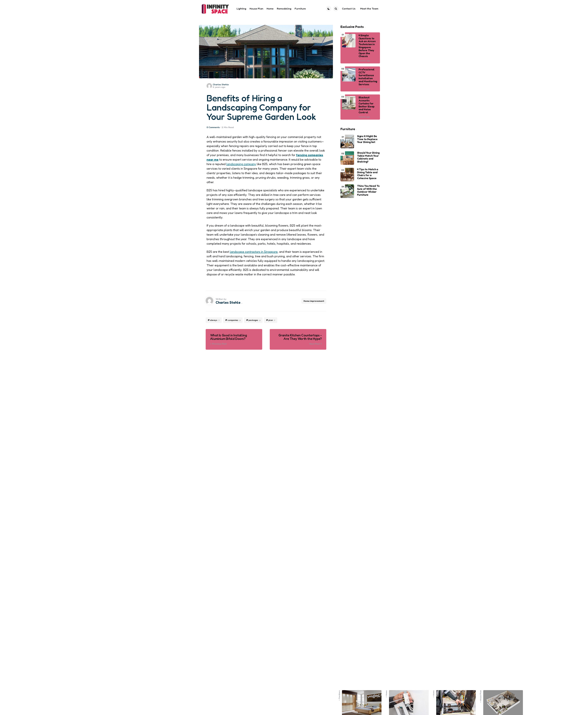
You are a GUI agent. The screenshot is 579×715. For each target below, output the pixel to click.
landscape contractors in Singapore (254, 252)
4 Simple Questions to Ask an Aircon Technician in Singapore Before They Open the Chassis (367, 46)
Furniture (339, 694)
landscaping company (241, 164)
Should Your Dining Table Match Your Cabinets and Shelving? (368, 157)
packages (254, 320)
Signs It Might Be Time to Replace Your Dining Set (367, 139)
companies (234, 320)
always (215, 320)
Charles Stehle (221, 84)
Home (386, 693)
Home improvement (314, 301)
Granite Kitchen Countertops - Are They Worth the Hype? (300, 337)
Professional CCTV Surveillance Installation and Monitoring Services (368, 77)
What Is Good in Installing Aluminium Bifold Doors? (228, 337)
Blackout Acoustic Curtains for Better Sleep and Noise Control (367, 105)
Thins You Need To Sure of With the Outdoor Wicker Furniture (368, 190)
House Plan (481, 695)
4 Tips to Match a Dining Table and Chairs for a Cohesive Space (367, 174)
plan (271, 320)
